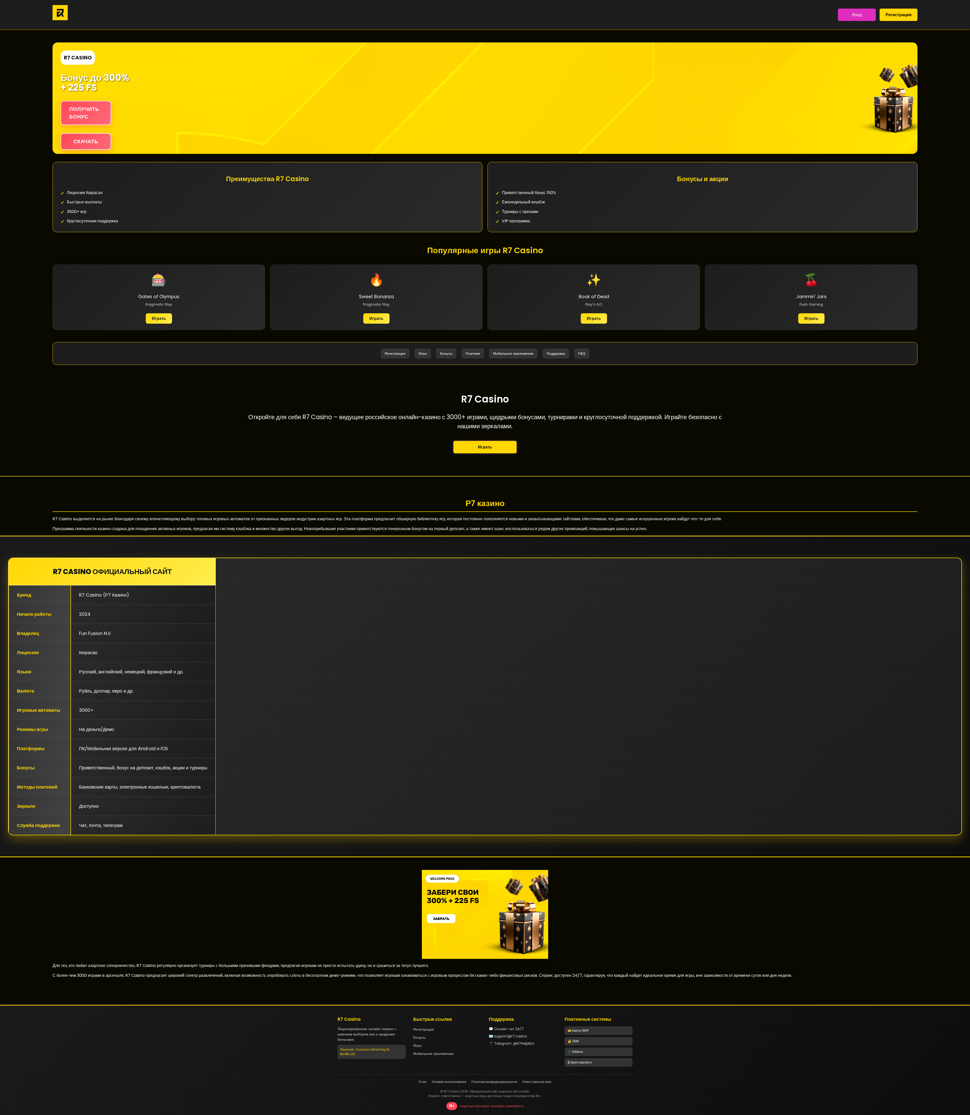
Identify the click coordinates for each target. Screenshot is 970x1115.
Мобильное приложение (513, 353)
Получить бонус (84, 113)
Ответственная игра (536, 1082)
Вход (857, 15)
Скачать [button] (86, 141)
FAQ (581, 353)
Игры (423, 353)
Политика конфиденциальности (494, 1082)
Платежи (473, 353)
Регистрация (898, 15)
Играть (159, 318)
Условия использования (449, 1082)
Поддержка (556, 353)
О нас (423, 1082)
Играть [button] (485, 447)
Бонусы (446, 353)
